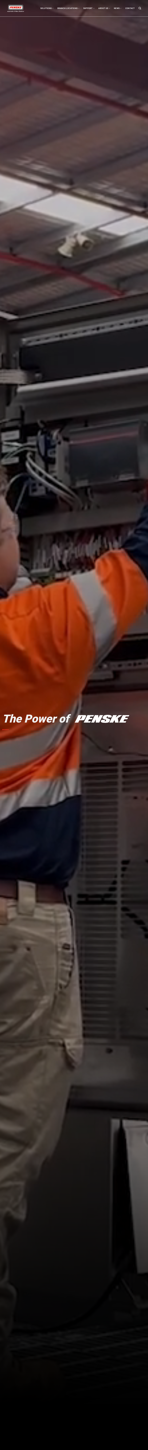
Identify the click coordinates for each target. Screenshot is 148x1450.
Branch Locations (67, 8)
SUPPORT (88, 8)
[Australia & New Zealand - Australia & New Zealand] (15, 8)
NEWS (117, 8)
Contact (130, 8)
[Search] (140, 8)
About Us (103, 8)
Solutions (46, 8)
